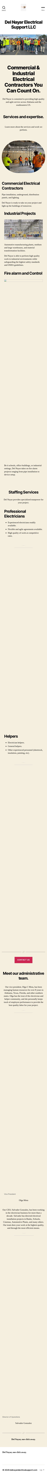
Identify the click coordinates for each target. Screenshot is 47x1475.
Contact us (23, 960)
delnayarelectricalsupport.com (23, 1470)
